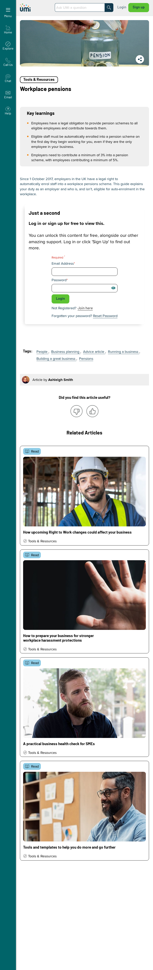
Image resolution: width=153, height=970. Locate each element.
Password (59, 280)
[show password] (113, 288)
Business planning (65, 351)
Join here (85, 308)
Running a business (123, 351)
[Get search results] (109, 7)
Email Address (63, 263)
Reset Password (105, 315)
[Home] (35, 8)
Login (121, 7)
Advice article (94, 351)
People (42, 351)
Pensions (86, 358)
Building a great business (56, 358)
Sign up (139, 7)
